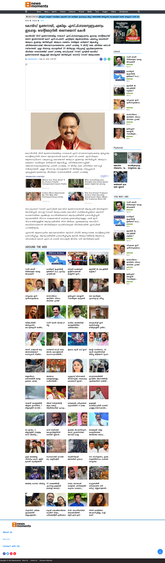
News (46, 12)
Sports (54, 12)
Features (72, 12)
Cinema (62, 12)
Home (39, 12)
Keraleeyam (124, 12)
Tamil (42, 21)
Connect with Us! (11, 546)
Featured (118, 148)
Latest (117, 52)
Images (105, 12)
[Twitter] (7, 553)
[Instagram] (11, 553)
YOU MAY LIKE (121, 197)
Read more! (6, 539)
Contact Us (33, 560)
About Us (7, 532)
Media (90, 12)
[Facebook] (4, 553)
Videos (113, 12)
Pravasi (81, 12)
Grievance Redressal (46, 560)
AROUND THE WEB (36, 247)
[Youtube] (14, 553)
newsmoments (32, 59)
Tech (97, 12)
